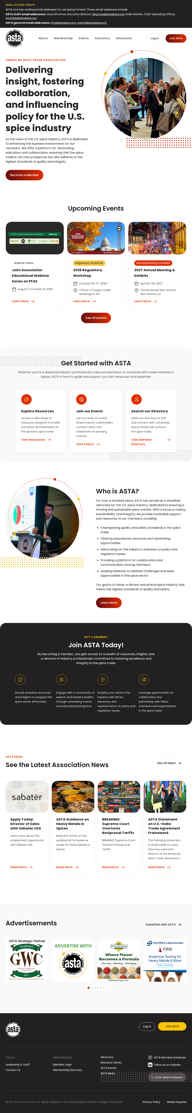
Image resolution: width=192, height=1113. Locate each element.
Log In (147, 1026)
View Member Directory (141, 442)
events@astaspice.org (91, 23)
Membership (62, 1057)
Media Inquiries (176, 1102)
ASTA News (107, 1073)
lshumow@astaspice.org (108, 14)
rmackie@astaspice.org (21, 18)
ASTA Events (108, 1068)
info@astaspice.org (63, 23)
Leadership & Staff (18, 1064)
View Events (85, 444)
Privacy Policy (151, 1102)
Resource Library (111, 1062)
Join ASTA (172, 1026)
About (10, 1057)
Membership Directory (67, 1070)
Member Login (62, 1064)
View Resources (33, 440)
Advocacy (107, 1057)
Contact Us (13, 1070)
